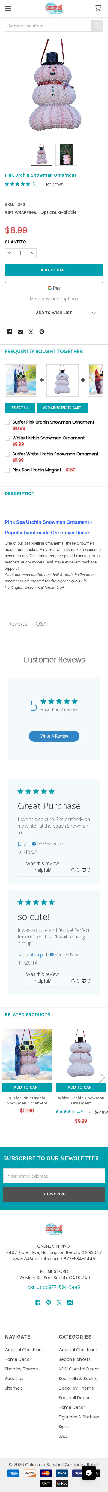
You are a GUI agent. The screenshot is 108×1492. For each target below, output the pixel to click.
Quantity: (15, 241)
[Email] (20, 331)
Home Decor (18, 1359)
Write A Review (54, 736)
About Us (14, 1379)
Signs (64, 1427)
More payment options (54, 299)
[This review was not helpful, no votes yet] (84, 870)
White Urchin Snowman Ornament (81, 1100)
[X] (31, 331)
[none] (54, 88)
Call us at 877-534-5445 (54, 1287)
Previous (6, 1077)
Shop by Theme (21, 1369)
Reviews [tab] (17, 623)
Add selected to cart (62, 408)
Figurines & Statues (79, 1417)
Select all (20, 408)
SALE (63, 1436)
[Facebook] (9, 331)
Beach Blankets (75, 1359)
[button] (54, 313)
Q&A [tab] (41, 623)
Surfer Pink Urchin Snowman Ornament (27, 1100)
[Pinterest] (41, 331)
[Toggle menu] (8, 8)
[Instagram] (70, 1302)
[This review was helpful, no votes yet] (73, 870)
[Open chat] (89, 1473)
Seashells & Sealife (78, 1379)
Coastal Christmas (24, 1350)
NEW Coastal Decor (79, 1369)
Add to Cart (27, 1087)
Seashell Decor (74, 1398)
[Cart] (99, 8)
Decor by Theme (76, 1388)
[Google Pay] (54, 288)
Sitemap (13, 1388)
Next (102, 1077)
